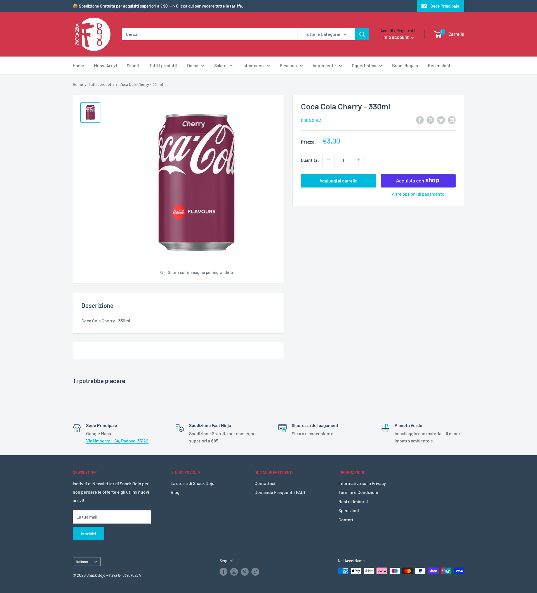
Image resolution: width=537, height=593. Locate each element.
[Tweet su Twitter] (441, 119)
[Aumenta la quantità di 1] (358, 160)
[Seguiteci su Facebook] (223, 571)
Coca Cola (311, 120)
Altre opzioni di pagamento (418, 193)
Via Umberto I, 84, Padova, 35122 (117, 440)
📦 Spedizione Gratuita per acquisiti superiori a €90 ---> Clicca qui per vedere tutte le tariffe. (158, 5)
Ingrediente (324, 65)
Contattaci (265, 483)
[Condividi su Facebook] (420, 119)
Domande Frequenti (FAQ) (280, 492)
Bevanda (288, 65)
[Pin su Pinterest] (430, 119)
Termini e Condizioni (358, 492)
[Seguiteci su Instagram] (234, 571)
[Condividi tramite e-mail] (452, 119)
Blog (175, 492)
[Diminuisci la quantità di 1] (329, 160)
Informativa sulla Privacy (362, 483)
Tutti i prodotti (163, 65)
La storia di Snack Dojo (193, 483)
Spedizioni (348, 510)
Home (78, 65)
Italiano (82, 561)
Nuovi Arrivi (105, 65)
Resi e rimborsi (353, 501)
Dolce (192, 65)
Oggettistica (364, 65)
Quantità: (310, 159)
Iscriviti (88, 533)
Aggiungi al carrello (338, 180)
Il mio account (394, 37)
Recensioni (439, 65)
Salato (220, 65)
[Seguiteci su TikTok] (255, 571)
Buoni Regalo (405, 65)
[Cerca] (362, 34)
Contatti (346, 519)
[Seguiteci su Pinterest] (245, 571)
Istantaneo (253, 65)
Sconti (133, 65)
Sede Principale (444, 5)
